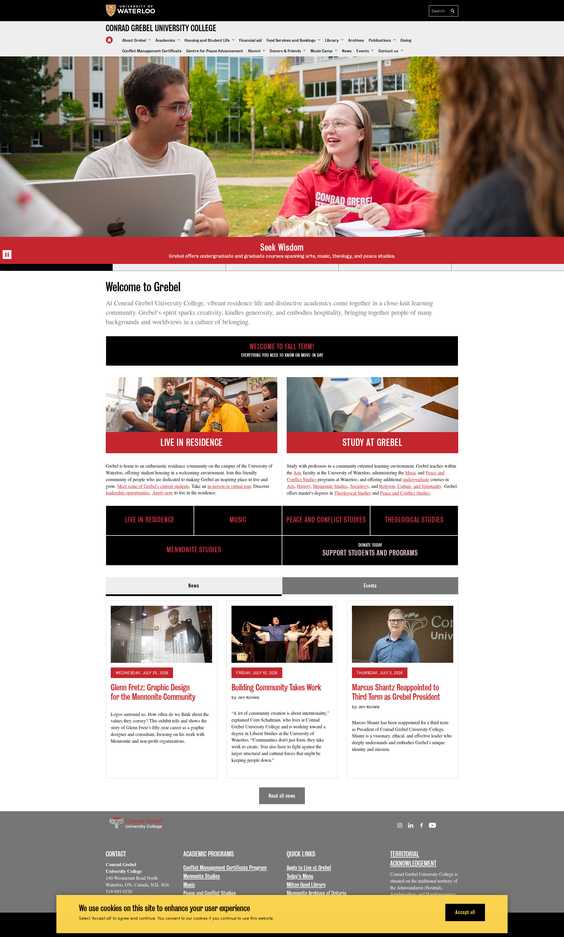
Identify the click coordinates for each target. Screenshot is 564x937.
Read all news (282, 796)
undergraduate (416, 479)
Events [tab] (370, 586)
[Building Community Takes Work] (282, 634)
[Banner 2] (169, 267)
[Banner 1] (56, 267)
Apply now (162, 492)
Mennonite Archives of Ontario (316, 893)
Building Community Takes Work (276, 687)
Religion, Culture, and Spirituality (410, 486)
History (303, 486)
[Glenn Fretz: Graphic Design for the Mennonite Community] (161, 634)
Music (411, 472)
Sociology (359, 486)
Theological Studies (352, 493)
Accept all (465, 912)
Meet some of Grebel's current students (153, 486)
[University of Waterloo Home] (131, 10)
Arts (297, 472)
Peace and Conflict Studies (405, 493)
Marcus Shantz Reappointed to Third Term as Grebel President (396, 692)
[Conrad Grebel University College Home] (109, 39)
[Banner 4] (394, 267)
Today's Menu (300, 876)
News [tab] (193, 586)
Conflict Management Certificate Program (225, 867)
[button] (136, 40)
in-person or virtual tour (229, 486)
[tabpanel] (282, 700)
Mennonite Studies (330, 486)
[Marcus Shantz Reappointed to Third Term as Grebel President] (402, 634)
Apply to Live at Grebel (309, 867)
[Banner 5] (507, 267)
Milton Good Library (306, 884)
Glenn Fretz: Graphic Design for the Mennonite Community (153, 692)
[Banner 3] (282, 267)
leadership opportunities (128, 492)
